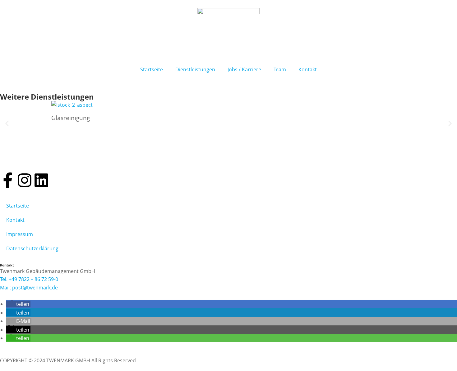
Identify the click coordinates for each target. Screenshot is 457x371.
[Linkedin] (41, 180)
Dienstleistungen (195, 69)
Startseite (151, 69)
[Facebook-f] (8, 180)
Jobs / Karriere (244, 69)
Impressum (19, 234)
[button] (7, 123)
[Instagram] (24, 180)
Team (280, 69)
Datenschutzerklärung (32, 248)
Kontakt (307, 69)
